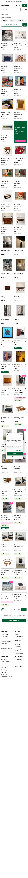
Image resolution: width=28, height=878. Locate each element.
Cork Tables (4, 664)
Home (2, 14)
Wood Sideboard (19, 659)
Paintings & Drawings (6, 648)
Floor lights (4, 643)
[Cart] (16, 5)
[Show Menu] (26, 9)
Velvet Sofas (18, 664)
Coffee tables (4, 636)
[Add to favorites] (12, 44)
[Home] (7, 5)
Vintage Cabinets (19, 653)
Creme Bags (4, 670)
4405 (19, 609)
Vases (2, 639)
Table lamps (4, 646)
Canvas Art (3, 659)
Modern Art (18, 646)
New (7, 14)
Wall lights (3, 650)
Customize (14, 456)
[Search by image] (22, 9)
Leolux (16, 634)
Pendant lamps (5, 634)
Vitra (16, 661)
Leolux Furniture (19, 636)
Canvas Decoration (6, 661)
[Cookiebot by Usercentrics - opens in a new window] (18, 434)
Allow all (14, 453)
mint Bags (3, 672)
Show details (18, 450)
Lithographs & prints (6, 641)
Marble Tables (18, 666)
